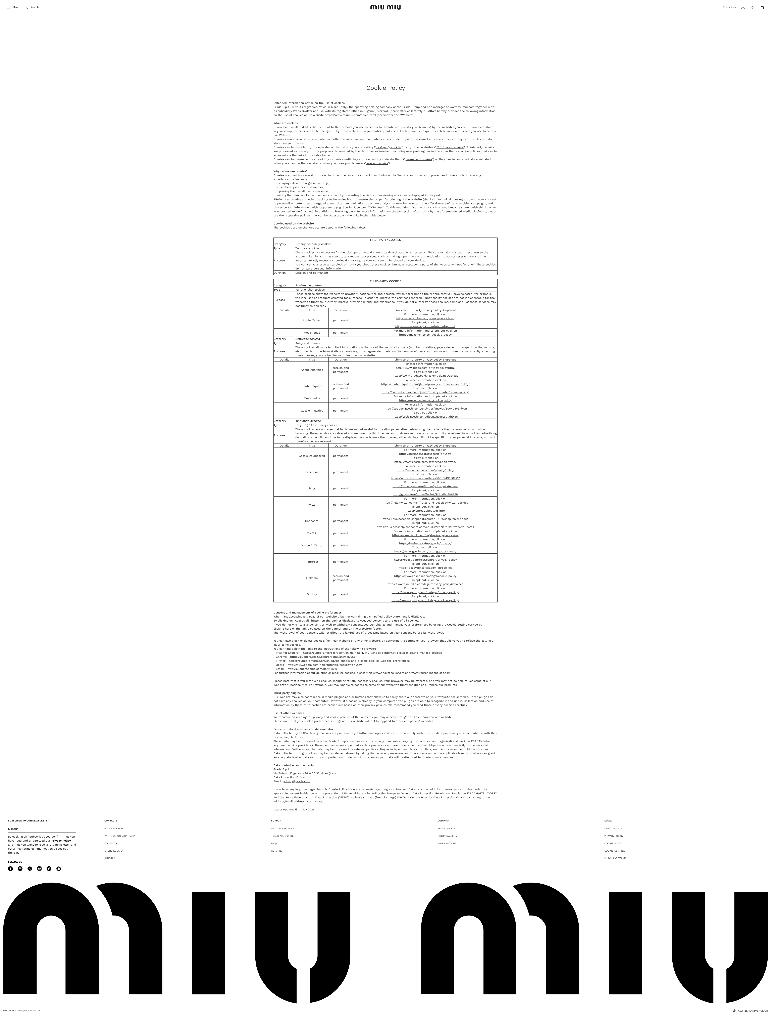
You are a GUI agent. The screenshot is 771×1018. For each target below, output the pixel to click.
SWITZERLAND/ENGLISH (753, 1010)
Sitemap (109, 858)
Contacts (110, 843)
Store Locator (114, 850)
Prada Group (446, 828)
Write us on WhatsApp (119, 836)
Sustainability (447, 836)
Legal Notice (613, 828)
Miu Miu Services (282, 828)
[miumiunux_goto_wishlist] (752, 7)
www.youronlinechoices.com (431, 672)
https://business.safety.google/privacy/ (425, 453)
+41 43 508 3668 (113, 828)
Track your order (283, 836)
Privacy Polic (60, 840)
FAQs (274, 843)
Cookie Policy (613, 843)
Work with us (447, 843)
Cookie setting (614, 850)
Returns (276, 850)
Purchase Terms (615, 858)
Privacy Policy (613, 836)
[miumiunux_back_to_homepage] (385, 7)
